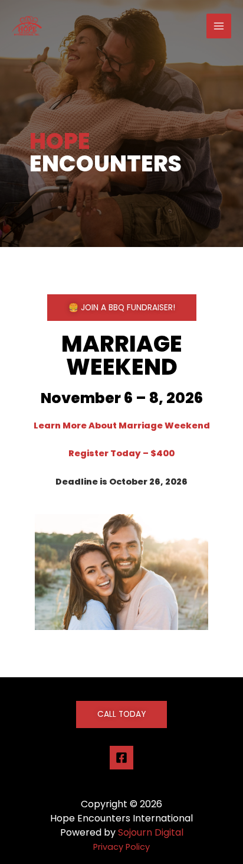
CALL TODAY (121, 714)
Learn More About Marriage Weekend (122, 425)
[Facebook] (121, 757)
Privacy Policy (121, 847)
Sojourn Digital (150, 832)
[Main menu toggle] (218, 26)
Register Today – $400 (121, 453)
